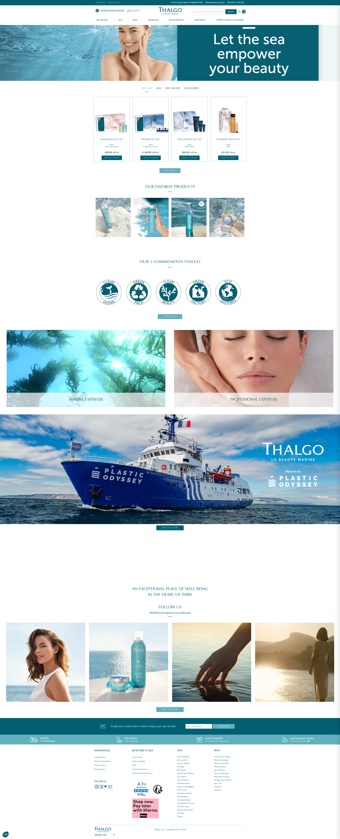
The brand (100, 3)
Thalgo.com (159, 829)
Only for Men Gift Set (150, 139)
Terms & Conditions (102, 761)
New (159, 88)
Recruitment (99, 769)
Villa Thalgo (114, 3)
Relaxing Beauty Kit (228, 139)
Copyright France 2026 (176, 829)
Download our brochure (142, 773)
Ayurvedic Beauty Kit (189, 139)
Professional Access (215, 3)
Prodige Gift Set (112, 139)
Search (231, 12)
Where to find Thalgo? (112, 11)
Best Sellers (172, 88)
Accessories (191, 88)
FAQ (134, 765)
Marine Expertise (86, 399)
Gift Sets (146, 88)
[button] (5, 834)
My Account (137, 757)
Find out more (111, 158)
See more (170, 170)
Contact (135, 11)
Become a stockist (235, 3)
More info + (170, 316)
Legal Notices (100, 757)
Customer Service (139, 769)
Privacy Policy (100, 765)
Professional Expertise (253, 399)
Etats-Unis (102, 835)
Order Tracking (138, 761)
